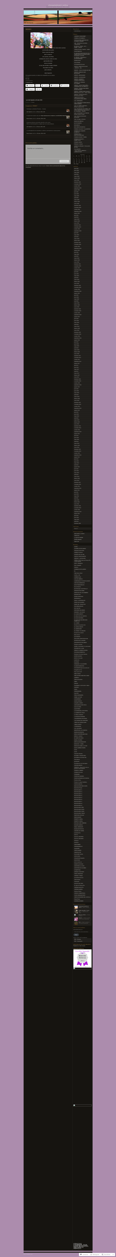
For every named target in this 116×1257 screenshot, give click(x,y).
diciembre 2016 (77, 379)
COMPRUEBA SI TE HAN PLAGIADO (82, 580)
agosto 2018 (77, 340)
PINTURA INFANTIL (78, 765)
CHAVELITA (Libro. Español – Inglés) (82, 49)
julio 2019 (76, 318)
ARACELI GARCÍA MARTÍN (80, 556)
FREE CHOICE (77, 673)
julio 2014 (76, 435)
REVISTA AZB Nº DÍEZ (79, 807)
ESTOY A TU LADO (78, 658)
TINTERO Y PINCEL (78, 875)
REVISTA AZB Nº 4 (78, 795)
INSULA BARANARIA (78, 695)
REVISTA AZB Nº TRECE (79, 813)
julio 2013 (76, 458)
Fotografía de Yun (78, 669)
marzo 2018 (76, 349)
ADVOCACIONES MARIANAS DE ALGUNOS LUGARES (81, 41)
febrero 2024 (77, 221)
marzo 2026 (76, 176)
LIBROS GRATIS (77, 724)
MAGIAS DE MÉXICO (78, 121)
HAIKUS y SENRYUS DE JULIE (81, 66)
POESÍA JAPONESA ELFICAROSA (81, 778)
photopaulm (76, 761)
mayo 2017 (76, 369)
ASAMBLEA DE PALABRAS (80, 569)
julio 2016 (76, 388)
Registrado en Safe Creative (79, 945)
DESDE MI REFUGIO (78, 596)
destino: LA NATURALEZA (79, 600)
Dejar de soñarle (82, 914)
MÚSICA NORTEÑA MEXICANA (80, 734)
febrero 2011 (77, 501)
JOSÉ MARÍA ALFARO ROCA (80, 704)
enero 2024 (76, 223)
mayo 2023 (76, 234)
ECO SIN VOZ (77, 608)
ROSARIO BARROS (78, 824)
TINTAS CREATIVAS (78, 873)
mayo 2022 (76, 254)
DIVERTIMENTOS (78, 51)
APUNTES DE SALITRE (79, 554)
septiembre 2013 (77, 455)
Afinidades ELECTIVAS (79, 550)
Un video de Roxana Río (79, 885)
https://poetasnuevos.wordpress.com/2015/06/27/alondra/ (53, 115)
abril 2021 (76, 277)
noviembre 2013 (77, 451)
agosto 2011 (77, 490)
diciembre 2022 (77, 242)
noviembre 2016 (77, 380)
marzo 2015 (76, 419)
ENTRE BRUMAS (78, 539)
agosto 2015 (77, 410)
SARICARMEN (77, 844)
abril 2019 (76, 324)
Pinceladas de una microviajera (80, 763)
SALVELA (76, 840)
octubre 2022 (77, 246)
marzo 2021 (76, 279)
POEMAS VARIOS (78, 142)
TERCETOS (76, 535)
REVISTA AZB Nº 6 (78, 799)
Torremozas (76, 881)
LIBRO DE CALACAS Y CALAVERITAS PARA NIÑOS (80, 98)
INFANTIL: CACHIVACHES (79, 77)
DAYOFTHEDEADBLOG (79, 584)
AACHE (75, 546)
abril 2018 (76, 347)
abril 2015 (76, 418)
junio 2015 (76, 414)
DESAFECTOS (77, 594)
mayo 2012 (76, 472)
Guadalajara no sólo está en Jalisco (81, 685)
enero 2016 (76, 400)
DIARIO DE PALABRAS (79, 602)
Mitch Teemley (86, 907)
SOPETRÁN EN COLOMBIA (80, 867)
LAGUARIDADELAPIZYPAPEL (80, 718)
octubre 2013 (77, 453)
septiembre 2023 (77, 230)
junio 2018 (76, 343)
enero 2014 (76, 447)
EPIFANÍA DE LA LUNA (79, 648)
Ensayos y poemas (78, 644)
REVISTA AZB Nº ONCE (79, 811)
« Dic (74, 163)
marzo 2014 (76, 443)
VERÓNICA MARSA (78, 889)
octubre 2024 (77, 209)
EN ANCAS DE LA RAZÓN (79, 640)
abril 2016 (76, 394)
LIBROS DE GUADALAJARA (80, 722)
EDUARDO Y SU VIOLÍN (79, 612)
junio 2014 (76, 437)
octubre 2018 (77, 336)
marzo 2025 (76, 199)
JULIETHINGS (77, 708)
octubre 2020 (77, 289)
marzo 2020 (76, 302)
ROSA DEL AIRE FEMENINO (80, 822)
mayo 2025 (76, 195)
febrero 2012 (77, 478)
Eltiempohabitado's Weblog (58, 5)
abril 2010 (76, 521)
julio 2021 (76, 271)
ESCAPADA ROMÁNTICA (79, 652)
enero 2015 (76, 423)
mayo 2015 (76, 416)
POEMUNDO (77, 774)
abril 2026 (76, 174)
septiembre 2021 (77, 269)
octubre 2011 (77, 486)
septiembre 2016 (77, 384)
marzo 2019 (76, 326)
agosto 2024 (77, 213)
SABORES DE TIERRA (79, 830)
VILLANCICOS (77, 149)
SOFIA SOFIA (77, 856)
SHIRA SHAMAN (77, 850)
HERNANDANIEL (77, 691)
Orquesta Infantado (78, 753)
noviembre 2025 (77, 184)
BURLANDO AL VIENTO (79, 533)
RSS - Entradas (77, 939)
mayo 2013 (76, 462)
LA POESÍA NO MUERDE (79, 716)
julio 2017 (76, 365)
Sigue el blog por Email (79, 927)
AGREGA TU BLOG (78, 552)
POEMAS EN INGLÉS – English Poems (79, 140)
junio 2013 (76, 460)
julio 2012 (76, 468)
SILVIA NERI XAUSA (78, 854)
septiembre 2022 (77, 248)
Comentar (64, 161)
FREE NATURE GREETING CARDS (81, 675)
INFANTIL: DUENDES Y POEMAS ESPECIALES (79, 80)
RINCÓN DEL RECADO (79, 815)
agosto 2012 (77, 466)
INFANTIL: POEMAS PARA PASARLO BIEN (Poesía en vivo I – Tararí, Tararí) (82, 92)
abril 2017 (76, 371)
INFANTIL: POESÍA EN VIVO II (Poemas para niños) (80, 95)
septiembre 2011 (77, 488)
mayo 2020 (76, 299)
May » (77, 163)
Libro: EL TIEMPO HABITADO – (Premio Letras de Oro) (81, 106)
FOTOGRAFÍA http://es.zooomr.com (81, 667)
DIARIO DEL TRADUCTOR (79, 604)
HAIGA (75, 689)
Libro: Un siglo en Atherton (80, 119)
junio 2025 (76, 193)
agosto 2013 (77, 457)
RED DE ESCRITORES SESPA (80, 785)
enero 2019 (76, 330)
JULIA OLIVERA (77, 706)
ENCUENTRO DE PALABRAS (80, 642)
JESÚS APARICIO (78, 701)
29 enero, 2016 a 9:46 (41, 111)
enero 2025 (76, 203)
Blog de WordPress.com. (28, 1254)
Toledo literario (77, 879)
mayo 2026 (76, 172)
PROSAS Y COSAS (78, 144)
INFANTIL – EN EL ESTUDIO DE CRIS (82, 70)
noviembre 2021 (77, 265)
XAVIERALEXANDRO (78, 900)
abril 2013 (76, 464)
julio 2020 (76, 295)
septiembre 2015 (77, 408)
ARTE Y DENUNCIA (78, 563)
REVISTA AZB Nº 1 (78, 789)
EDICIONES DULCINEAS (79, 610)
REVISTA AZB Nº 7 (78, 801)
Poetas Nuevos (29, 118)
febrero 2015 (77, 421)
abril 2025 (76, 197)
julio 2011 (76, 492)
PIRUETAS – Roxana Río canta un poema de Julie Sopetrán (81, 768)
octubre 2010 (77, 509)
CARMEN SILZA (77, 577)
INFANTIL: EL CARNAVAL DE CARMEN (79, 83)
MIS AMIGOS (77, 125)
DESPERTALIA (77, 598)
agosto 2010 (77, 513)
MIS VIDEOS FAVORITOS (79, 127)
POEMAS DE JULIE (78, 772)
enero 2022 (76, 262)
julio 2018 (76, 341)
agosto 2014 (77, 433)
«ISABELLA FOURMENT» (79, 38)
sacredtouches (77, 832)
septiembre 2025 (77, 187)
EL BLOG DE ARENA (78, 617)
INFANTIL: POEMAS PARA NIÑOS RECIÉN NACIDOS (81, 89)
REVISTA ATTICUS (78, 787)
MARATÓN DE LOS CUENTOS (80, 730)
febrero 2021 (77, 281)
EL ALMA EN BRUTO (78, 614)
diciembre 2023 (77, 224)
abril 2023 (76, 236)
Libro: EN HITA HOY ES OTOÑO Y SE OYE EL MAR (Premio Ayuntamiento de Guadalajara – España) (82, 110)
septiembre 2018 (77, 338)
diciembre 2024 (77, 205)
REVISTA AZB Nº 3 (78, 793)
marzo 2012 (76, 476)
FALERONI (76, 662)
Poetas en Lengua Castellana (80, 782)
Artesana (76, 567)
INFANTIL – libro (78, 67)
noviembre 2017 (77, 357)
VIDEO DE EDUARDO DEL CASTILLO (82, 897)
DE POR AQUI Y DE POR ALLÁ (81, 588)
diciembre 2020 (77, 285)
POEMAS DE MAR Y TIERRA (80, 137)
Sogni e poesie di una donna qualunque (84, 918)
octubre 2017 (77, 359)
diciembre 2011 (77, 482)
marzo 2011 (76, 499)
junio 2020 (76, 297)
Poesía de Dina (77, 780)
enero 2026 (76, 180)
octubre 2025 (77, 185)
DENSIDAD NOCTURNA (79, 590)
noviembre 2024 (77, 207)
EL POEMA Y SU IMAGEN (79, 630)
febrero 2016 (77, 398)
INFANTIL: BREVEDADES (79, 75)
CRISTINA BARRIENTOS (79, 582)
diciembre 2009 (77, 523)
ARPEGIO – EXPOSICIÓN (79, 558)
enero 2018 (76, 353)
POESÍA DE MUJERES (79, 776)
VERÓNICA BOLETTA (78, 887)
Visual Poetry (77, 899)
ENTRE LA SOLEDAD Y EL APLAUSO (82, 646)
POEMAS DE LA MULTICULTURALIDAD (79, 134)
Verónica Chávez (77, 891)
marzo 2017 (76, 373)
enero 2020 (76, 306)
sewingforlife (76, 848)
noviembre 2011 (77, 484)
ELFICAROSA (77, 636)
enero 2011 (76, 503)
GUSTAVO (76, 687)
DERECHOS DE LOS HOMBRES (81, 592)
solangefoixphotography (79, 858)
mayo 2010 (76, 519)
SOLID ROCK (77, 860)
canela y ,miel (77, 575)
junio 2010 (76, 517)
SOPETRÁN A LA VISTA (79, 865)
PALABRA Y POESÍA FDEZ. (80, 755)
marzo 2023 (76, 238)
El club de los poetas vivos (79, 624)
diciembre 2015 (77, 402)
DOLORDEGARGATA (78, 606)
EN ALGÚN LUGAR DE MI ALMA (81, 638)
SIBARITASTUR (77, 852)
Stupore (80, 917)
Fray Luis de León (78, 671)
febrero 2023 (77, 240)
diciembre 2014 (77, 425)
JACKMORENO (77, 699)
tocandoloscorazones (78, 877)
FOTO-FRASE (77, 62)
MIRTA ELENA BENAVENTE (80, 741)
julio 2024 (76, 215)
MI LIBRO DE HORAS (78, 738)
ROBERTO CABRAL (78, 819)
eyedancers (76, 660)
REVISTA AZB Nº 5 (78, 797)
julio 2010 (76, 515)
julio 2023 (76, 232)
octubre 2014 (77, 429)
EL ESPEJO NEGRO (78, 626)
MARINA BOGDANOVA (79, 732)
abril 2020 (76, 301)
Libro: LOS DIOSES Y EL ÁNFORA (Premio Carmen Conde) (81, 114)
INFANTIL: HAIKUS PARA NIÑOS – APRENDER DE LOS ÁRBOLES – (81, 86)
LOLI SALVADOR (78, 728)
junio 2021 (76, 273)
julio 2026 (76, 168)
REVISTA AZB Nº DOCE (79, 809)
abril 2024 (76, 217)
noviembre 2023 (77, 226)
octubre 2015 (77, 406)
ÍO (74, 571)
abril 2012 (76, 474)
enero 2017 (76, 377)
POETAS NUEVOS (78, 783)
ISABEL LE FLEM (78, 697)
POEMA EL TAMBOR (78, 770)
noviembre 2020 (77, 287)
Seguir (76, 934)
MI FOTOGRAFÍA (78, 123)
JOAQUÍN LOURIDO (78, 702)
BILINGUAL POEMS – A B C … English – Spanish (80, 47)
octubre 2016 (77, 382)
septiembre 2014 (77, 431)
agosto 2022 (77, 250)
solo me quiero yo (78, 861)
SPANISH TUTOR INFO (79, 871)
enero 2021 (76, 283)
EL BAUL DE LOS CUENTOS (80, 616)
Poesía (32, 102)
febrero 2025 (77, 201)
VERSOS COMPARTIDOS (79, 893)
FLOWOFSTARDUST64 (79, 665)
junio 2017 (76, 367)
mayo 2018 (76, 345)
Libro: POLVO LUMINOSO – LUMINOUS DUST (80, 151)
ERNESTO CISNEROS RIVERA (81, 650)
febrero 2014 (77, 445)
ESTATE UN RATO (78, 656)
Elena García (77, 634)
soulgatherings (77, 869)
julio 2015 (76, 412)
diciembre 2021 (77, 263)
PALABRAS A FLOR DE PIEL (80, 757)
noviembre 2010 (77, 507)
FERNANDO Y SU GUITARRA (80, 663)
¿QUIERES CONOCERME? (80, 36)
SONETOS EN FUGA (78, 863)
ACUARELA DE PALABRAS (80, 548)
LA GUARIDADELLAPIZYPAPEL (81, 710)
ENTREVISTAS (77, 60)
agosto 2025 (77, 189)
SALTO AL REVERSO (78, 836)
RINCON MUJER (77, 817)
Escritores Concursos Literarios (80, 654)
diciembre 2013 (77, 449)
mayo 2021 (76, 275)
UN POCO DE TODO (78, 883)
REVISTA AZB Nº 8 (78, 803)
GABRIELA (76, 677)
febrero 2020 (77, 304)
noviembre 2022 (77, 244)
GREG (75, 681)
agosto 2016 (77, 386)
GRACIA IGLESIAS (78, 679)
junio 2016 (76, 390)
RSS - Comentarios (78, 941)
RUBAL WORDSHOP (78, 826)
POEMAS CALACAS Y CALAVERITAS (82, 129)
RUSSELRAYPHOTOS (79, 828)
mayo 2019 (76, 322)
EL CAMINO (76, 623)
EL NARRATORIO (78, 628)
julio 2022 (76, 252)
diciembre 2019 (77, 308)
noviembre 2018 (77, 334)
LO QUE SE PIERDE (78, 537)
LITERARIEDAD (77, 726)
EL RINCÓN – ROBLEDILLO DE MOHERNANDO (80, 58)
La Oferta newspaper (78, 714)
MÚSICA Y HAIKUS (78, 736)
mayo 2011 (76, 496)
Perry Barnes (77, 759)
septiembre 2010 (77, 511)
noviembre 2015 (77, 404)
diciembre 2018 (77, 332)
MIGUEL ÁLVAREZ (78, 740)
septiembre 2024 (77, 211)
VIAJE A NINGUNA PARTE (79, 895)
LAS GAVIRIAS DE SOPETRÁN (81, 720)
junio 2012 (76, 470)
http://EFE (76, 693)
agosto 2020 (77, 293)
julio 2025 (76, 191)
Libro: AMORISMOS (78, 100)
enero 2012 (76, 480)
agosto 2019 (77, 316)
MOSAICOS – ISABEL (79, 743)
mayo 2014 (76, 439)
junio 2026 (76, 170)
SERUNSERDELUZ (78, 846)
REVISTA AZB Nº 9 (78, 805)
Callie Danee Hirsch (78, 573)
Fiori (79, 922)
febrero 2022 (77, 260)
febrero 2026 (77, 178)
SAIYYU (76, 834)
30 (84, 162)
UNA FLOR (76, 541)
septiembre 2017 (77, 361)
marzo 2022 (76, 258)
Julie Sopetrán (29, 111)
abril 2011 (76, 497)
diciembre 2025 (77, 182)
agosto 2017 (77, 363)
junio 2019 (76, 320)
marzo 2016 (76, 396)
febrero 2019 (77, 328)
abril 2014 (76, 441)
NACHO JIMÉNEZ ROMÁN (79, 747)
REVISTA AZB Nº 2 (78, 791)
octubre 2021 (77, 267)
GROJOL (76, 683)
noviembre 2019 (77, 310)
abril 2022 (76, 256)
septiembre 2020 (77, 291)
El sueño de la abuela (79, 632)
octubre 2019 (77, 312)
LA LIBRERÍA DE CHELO (79, 712)
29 (81, 162)
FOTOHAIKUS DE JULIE (79, 64)
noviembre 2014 (77, 427)
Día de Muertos (77, 586)
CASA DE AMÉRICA (78, 578)
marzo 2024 (76, 219)
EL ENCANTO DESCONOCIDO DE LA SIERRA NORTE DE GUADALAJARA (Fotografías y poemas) (82, 54)
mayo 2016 (76, 392)
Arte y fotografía (77, 565)
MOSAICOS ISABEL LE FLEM (80, 745)
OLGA (75, 749)
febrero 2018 (77, 351)
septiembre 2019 (77, 314)
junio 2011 (76, 494)
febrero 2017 (77, 375)
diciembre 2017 (77, 355)
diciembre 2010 (77, 505)
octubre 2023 (77, 228)
